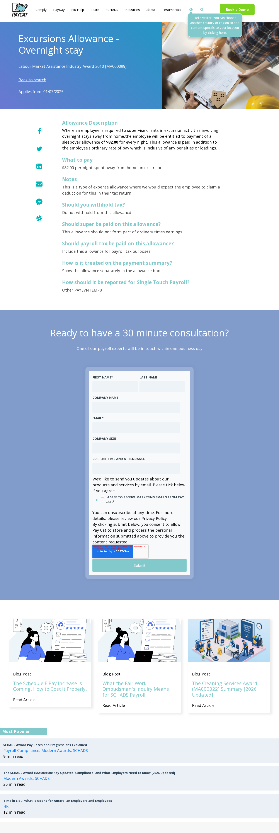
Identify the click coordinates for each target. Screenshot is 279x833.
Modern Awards (56, 750)
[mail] (39, 183)
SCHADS (80, 750)
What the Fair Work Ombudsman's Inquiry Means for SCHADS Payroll (135, 689)
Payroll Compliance (21, 750)
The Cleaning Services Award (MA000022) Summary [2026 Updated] (224, 689)
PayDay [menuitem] (59, 9)
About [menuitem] (150, 9)
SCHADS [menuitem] (112, 9)
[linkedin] (39, 166)
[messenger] (39, 201)
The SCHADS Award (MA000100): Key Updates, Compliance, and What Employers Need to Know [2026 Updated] (89, 773)
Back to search (32, 79)
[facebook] (39, 131)
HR (6, 806)
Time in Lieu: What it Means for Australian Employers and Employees (57, 801)
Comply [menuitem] (41, 9)
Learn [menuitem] (95, 9)
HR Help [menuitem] (77, 9)
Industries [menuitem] (132, 9)
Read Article (24, 699)
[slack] (39, 218)
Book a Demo (237, 9)
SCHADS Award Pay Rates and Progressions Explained (45, 745)
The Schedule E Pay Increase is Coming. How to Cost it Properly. (50, 686)
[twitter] (39, 149)
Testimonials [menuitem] (171, 9)
